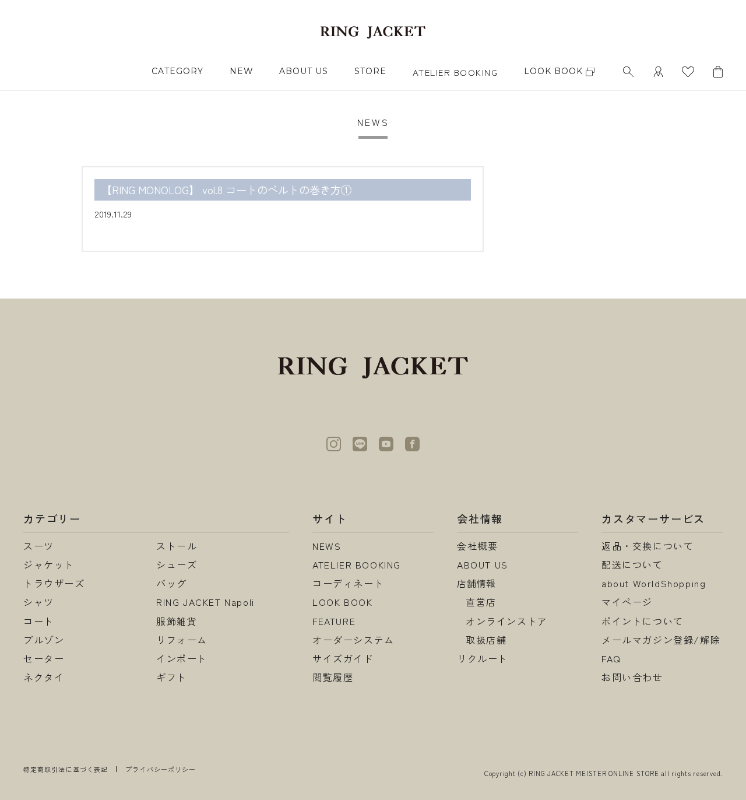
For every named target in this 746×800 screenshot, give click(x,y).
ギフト (171, 677)
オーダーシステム (353, 640)
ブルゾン (43, 640)
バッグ (171, 583)
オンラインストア (507, 621)
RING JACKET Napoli (205, 602)
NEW (242, 71)
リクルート (482, 658)
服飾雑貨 (176, 621)
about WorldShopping (653, 583)
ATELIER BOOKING (455, 72)
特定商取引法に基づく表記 (65, 769)
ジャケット (49, 564)
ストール (176, 546)
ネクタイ (43, 677)
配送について (632, 564)
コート (38, 621)
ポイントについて (642, 621)
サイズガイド (343, 658)
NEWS (326, 546)
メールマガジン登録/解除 (660, 640)
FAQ (611, 658)
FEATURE (334, 621)
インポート (181, 658)
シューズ (176, 564)
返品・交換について (647, 546)
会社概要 (477, 546)
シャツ (38, 602)
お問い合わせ (632, 677)
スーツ (38, 546)
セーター (43, 658)
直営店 (481, 602)
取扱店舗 (486, 640)
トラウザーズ (54, 583)
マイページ (627, 602)
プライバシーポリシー (160, 769)
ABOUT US (303, 71)
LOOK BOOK (342, 602)
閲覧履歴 (332, 677)
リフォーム (181, 640)
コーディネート (348, 583)
